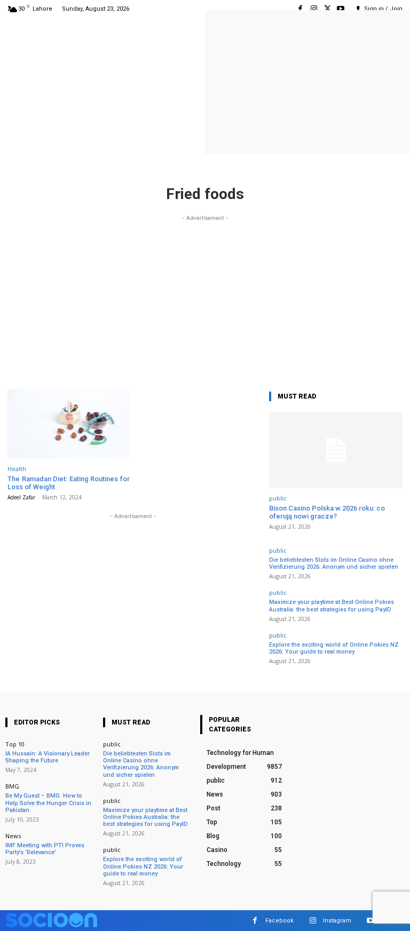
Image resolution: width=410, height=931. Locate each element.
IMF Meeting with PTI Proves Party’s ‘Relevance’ (44, 849)
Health (16, 469)
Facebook (279, 920)
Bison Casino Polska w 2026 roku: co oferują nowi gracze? (327, 512)
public (278, 498)
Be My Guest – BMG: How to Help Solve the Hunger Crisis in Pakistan (48, 802)
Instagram (337, 920)
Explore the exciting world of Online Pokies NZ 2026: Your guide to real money (334, 648)
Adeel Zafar (21, 497)
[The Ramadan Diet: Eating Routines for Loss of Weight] (68, 424)
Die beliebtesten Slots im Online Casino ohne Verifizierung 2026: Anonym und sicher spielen (333, 563)
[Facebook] (300, 8)
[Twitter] (327, 8)
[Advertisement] (205, 298)
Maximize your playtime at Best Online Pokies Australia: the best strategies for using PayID (331, 605)
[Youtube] (341, 8)
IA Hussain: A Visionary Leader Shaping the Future (47, 757)
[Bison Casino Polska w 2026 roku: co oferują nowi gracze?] (336, 450)
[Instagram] (313, 8)
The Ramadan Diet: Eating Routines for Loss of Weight (68, 483)
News (13, 836)
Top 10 (15, 744)
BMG (12, 786)
